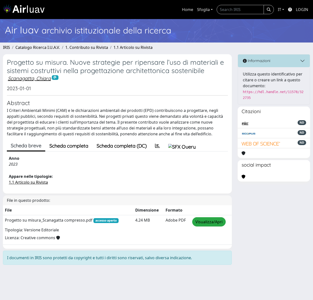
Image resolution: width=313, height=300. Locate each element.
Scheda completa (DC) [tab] (122, 146)
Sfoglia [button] (203, 9)
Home (187, 9)
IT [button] (279, 9)
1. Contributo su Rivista (86, 47)
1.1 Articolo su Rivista (133, 47)
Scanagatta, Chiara (29, 78)
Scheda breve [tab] (26, 145)
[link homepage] (25, 9)
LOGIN (302, 9)
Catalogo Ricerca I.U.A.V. (37, 47)
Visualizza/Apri (209, 222)
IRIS (6, 47)
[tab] (157, 146)
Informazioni (258, 60)
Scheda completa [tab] (68, 146)
